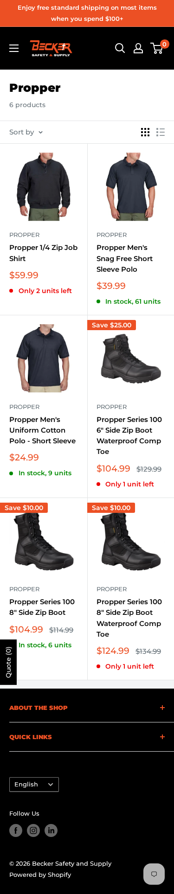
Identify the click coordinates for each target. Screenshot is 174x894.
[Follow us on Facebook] (15, 830)
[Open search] (120, 48)
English (26, 784)
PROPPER (24, 234)
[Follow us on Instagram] (33, 830)
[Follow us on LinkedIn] (51, 830)
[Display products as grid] (145, 132)
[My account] (138, 48)
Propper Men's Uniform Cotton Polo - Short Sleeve (42, 430)
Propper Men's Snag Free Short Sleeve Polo (125, 258)
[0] (157, 48)
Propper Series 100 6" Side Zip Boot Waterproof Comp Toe (129, 435)
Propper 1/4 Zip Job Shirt (43, 252)
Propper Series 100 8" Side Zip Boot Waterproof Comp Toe (129, 618)
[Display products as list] (160, 132)
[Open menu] (14, 48)
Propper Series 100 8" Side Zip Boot (42, 607)
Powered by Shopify (40, 874)
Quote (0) (8, 662)
